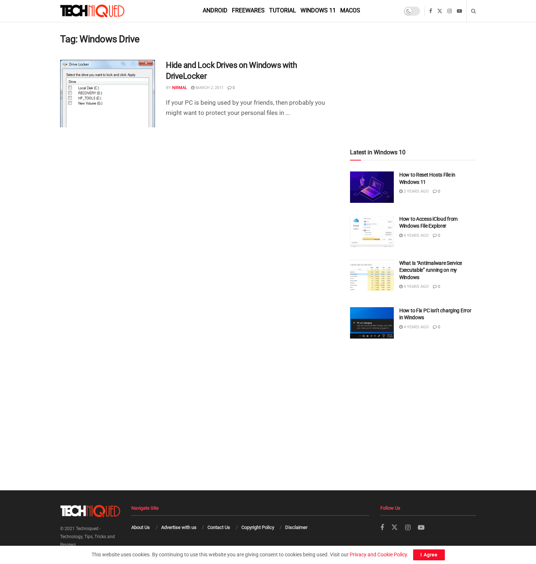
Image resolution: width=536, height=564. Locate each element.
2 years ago (416, 191)
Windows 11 (318, 10)
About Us (140, 527)
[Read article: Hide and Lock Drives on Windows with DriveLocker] (107, 94)
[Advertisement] (413, 69)
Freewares (248, 10)
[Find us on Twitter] (439, 11)
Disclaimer (296, 527)
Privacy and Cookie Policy (378, 554)
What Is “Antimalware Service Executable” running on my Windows (430, 270)
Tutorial (282, 10)
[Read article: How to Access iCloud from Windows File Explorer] (372, 231)
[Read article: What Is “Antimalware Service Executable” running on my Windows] (372, 275)
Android (215, 10)
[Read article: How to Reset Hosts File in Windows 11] (372, 187)
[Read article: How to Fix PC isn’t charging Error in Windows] (372, 323)
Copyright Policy (257, 527)
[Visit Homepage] (104, 11)
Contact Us (218, 527)
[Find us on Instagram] (449, 11)
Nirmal (179, 87)
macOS (350, 10)
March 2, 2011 (209, 87)
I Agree (429, 554)
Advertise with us (179, 527)
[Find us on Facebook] (430, 11)
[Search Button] (473, 11)
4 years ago (416, 235)
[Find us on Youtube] (459, 11)
